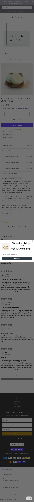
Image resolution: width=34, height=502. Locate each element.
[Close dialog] (32, 241)
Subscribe (17, 258)
